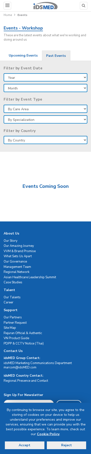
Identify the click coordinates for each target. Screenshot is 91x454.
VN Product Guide (16, 338)
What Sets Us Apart (18, 256)
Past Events (56, 55)
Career (8, 302)
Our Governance (15, 261)
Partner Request (15, 323)
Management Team (17, 267)
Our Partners (13, 317)
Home (8, 15)
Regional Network (16, 272)
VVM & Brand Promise (20, 251)
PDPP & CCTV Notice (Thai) (24, 343)
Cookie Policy (48, 434)
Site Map (10, 328)
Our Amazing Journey (19, 246)
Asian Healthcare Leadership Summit (30, 277)
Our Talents (12, 297)
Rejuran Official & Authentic (23, 333)
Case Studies (13, 282)
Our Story (10, 241)
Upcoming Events (23, 55)
